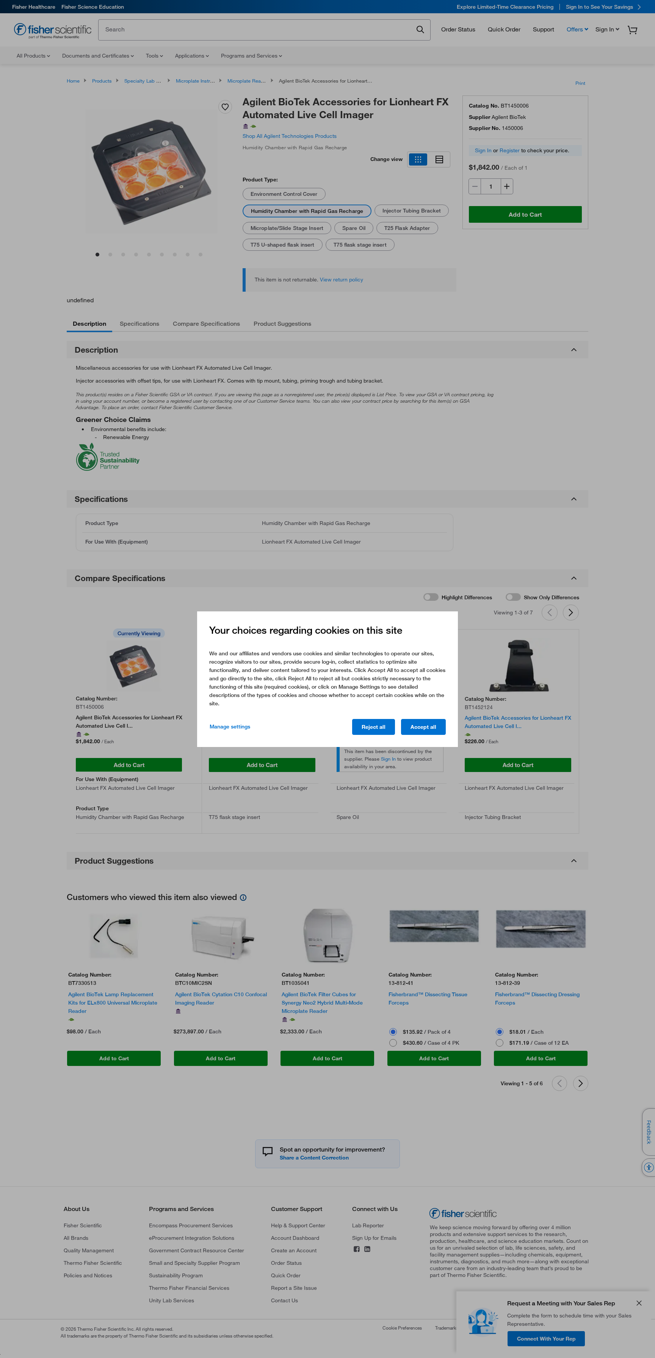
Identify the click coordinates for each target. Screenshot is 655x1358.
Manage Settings (230, 726)
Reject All (373, 727)
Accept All (423, 727)
